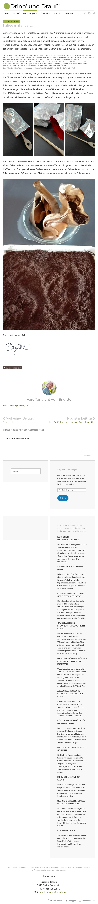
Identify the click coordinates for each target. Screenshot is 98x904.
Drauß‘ (16, 13)
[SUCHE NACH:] (26, 471)
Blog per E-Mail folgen (67, 470)
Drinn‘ (6, 13)
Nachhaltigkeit (30, 13)
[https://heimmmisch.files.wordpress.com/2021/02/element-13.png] (84, 11)
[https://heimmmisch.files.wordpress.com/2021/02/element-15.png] (89, 11)
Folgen (63, 498)
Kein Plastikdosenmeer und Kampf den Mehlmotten (72, 419)
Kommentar (86, 456)
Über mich (45, 13)
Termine (69, 13)
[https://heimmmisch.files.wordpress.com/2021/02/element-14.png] (93, 11)
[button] (18, 129)
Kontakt (57, 13)
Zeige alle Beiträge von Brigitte (15, 405)
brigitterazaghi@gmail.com (52, 892)
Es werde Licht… (18, 419)
